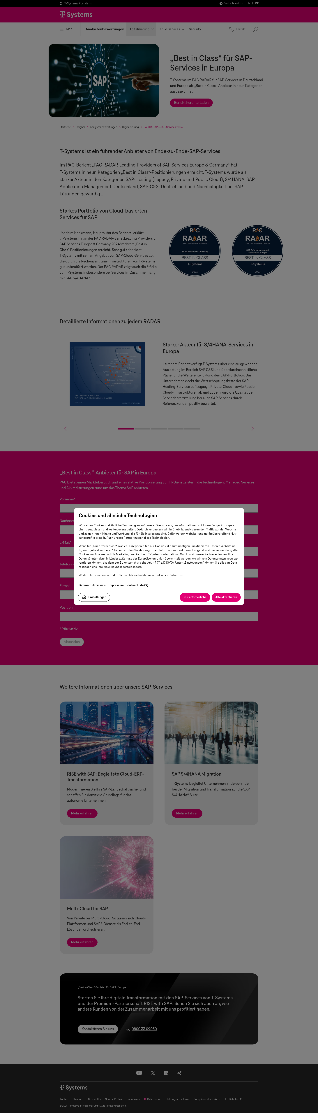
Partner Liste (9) (137, 585)
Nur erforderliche (194, 597)
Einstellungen (97, 597)
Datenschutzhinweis (92, 585)
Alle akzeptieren (226, 597)
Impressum (116, 585)
